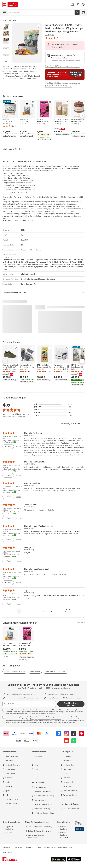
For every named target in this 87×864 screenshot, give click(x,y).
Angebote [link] (67, 756)
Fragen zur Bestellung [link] (42, 791)
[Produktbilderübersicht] (6, 43)
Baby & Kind (10, 773)
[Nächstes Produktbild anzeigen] (6, 61)
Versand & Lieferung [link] (42, 809)
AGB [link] (39, 847)
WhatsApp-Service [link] (70, 795)
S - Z (36, 773)
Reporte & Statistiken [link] (9, 828)
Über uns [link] (8, 833)
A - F (36, 761)
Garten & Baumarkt (12, 765)
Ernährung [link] (67, 786)
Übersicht (38, 756)
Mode (7, 782)
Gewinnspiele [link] (68, 782)
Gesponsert (5, 119)
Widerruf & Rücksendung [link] (44, 796)
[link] (73, 4)
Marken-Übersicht (12, 803)
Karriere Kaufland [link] (63, 828)
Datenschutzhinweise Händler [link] (39, 831)
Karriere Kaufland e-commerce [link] (64, 835)
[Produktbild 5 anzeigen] (6, 55)
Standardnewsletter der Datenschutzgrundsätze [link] (39, 711)
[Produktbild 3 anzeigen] (6, 41)
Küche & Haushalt (12, 769)
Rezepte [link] (66, 773)
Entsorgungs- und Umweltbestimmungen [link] (58, 847)
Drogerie (8, 786)
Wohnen (8, 778)
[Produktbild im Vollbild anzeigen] (27, 43)
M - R (36, 769)
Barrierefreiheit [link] (7, 852)
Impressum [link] (6, 847)
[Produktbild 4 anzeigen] (6, 48)
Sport (7, 791)
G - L (36, 765)
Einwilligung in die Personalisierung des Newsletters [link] (45, 719)
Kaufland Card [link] (68, 765)
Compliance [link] (18, 847)
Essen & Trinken (11, 799)
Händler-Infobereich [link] (71, 809)
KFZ (6, 795)
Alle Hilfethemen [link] (40, 787)
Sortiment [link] (67, 769)
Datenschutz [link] (30, 847)
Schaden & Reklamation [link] (43, 804)
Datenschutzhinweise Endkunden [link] (36, 836)
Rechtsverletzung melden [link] (44, 813)
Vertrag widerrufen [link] (41, 800)
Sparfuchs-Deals (11, 756)
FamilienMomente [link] (70, 791)
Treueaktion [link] (67, 778)
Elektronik (9, 761)
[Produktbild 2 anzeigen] (6, 34)
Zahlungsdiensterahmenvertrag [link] (40, 827)
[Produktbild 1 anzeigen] (6, 27)
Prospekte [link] (67, 761)
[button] (53, 404)
